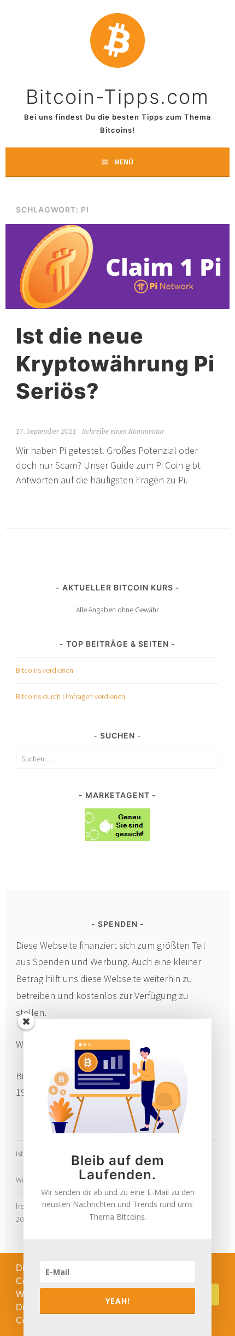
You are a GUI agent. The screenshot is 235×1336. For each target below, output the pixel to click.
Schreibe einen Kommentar (123, 431)
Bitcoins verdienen (44, 670)
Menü (123, 162)
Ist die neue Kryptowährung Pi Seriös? (115, 363)
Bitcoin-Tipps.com (117, 97)
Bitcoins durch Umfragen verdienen (70, 696)
